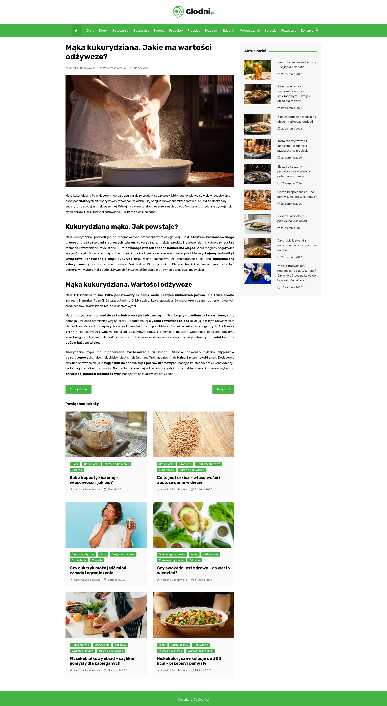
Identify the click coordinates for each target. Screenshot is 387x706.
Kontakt (307, 30)
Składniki (229, 30)
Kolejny (221, 389)
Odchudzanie (179, 644)
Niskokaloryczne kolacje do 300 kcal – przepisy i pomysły (189, 661)
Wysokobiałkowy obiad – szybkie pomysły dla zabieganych (102, 661)
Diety (90, 30)
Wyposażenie (250, 30)
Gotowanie (120, 30)
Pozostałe (288, 30)
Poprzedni (80, 389)
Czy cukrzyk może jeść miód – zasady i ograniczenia (99, 570)
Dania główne (80, 644)
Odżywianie (141, 67)
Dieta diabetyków (83, 554)
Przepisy (194, 30)
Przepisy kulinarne (170, 650)
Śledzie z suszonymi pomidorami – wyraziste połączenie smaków (294, 171)
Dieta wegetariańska (172, 554)
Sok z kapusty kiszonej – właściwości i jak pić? (94, 480)
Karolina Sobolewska (82, 67)
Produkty (176, 30)
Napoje (159, 30)
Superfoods (166, 469)
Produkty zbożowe (208, 463)
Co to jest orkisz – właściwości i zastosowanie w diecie (188, 480)
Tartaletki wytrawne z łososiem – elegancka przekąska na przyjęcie (292, 145)
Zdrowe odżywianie (116, 463)
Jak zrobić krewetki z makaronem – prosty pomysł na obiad (297, 245)
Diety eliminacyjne (123, 554)
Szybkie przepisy (82, 650)
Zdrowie (271, 30)
